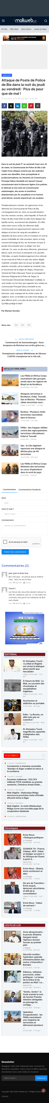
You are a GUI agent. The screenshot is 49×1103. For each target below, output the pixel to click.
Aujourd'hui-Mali (28, 862)
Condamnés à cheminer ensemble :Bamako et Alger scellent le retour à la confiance (25, 769)
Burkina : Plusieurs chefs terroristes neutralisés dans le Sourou (33, 415)
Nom (4, 498)
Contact (5, 1096)
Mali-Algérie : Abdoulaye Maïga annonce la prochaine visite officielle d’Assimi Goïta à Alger (25, 795)
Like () (27, 583)
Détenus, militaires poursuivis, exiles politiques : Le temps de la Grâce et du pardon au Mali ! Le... (33, 977)
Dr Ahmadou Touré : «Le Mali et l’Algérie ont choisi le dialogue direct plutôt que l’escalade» (33, 666)
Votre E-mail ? (8, 509)
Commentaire (8, 520)
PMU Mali (14, 29)
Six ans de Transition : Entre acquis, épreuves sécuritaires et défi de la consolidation (34, 888)
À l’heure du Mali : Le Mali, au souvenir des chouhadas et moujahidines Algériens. (33, 686)
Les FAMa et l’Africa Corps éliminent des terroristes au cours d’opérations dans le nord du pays (34, 468)
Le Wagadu (26, 948)
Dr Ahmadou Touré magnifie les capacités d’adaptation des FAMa (34, 733)
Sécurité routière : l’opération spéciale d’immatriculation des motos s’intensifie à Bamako (33, 959)
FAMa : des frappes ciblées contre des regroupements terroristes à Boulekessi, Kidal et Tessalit (34, 431)
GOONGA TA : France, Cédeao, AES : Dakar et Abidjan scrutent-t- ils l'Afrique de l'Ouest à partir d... (34, 853)
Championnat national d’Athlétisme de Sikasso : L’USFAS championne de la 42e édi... (24, 355)
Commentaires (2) (15, 565)
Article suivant (23, 350)
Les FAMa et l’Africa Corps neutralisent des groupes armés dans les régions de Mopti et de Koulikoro (34, 380)
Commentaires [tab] (9, 489)
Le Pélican (26, 722)
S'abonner (41, 1078)
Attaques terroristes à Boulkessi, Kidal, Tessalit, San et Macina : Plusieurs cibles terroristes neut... (33, 398)
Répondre (18, 583)
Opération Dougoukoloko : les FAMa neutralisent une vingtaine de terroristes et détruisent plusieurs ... (33, 1020)
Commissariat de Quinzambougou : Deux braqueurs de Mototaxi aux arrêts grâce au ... (24, 344)
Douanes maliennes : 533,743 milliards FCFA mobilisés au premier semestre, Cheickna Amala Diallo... (24, 782)
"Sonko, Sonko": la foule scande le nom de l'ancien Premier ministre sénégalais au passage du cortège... (33, 998)
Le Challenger (27, 840)
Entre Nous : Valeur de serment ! (32, 904)
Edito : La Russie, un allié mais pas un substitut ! (33, 717)
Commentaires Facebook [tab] (30, 489)
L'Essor (23, 405)
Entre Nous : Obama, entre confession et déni (33, 871)
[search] (45, 21)
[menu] (3, 21)
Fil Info (4, 29)
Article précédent (26, 339)
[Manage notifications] (43, 1090)
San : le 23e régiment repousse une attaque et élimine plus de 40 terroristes (33, 449)
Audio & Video (40, 29)
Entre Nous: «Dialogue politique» (33, 836)
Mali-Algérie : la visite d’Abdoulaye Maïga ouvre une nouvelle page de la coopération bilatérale (25, 808)
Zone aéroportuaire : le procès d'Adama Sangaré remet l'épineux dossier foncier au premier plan (33, 938)
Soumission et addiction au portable (33, 702)
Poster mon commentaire (15, 552)
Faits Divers (26, 29)
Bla (16, 325)
